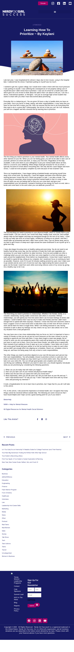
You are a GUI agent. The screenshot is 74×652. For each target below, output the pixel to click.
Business (5, 474)
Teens (4, 547)
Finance (4, 486)
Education (5, 480)
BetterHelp (7, 399)
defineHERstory (7, 477)
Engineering (6, 483)
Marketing (5, 509)
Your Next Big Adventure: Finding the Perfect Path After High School (24, 453)
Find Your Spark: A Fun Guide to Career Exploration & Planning (22, 459)
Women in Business (8, 556)
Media (4, 512)
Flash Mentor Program (9, 490)
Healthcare (5, 496)
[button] (55, 11)
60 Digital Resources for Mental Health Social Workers (23, 409)
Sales (3, 531)
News (4, 515)
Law (3, 502)
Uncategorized (7, 553)
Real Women (6, 528)
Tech (3, 540)
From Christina (7, 493)
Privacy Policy (16, 610)
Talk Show (5, 537)
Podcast (4, 521)
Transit (4, 550)
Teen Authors (6, 543)
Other (4, 518)
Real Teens (5, 524)
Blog (15, 603)
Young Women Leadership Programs (18, 580)
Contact (17, 586)
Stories (4, 534)
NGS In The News (18, 598)
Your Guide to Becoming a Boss (12, 456)
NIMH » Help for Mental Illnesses (16, 404)
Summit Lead (18, 594)
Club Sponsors (17, 590)
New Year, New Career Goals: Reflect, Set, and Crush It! (20, 462)
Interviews (5, 499)
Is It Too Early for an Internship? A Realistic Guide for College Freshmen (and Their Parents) (31, 449)
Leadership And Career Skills (11, 505)
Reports (17, 606)
